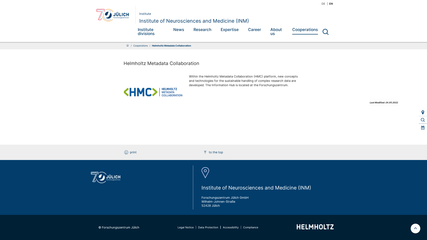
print (133, 152)
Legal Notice (186, 227)
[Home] (127, 45)
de (323, 3)
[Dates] (423, 127)
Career (254, 29)
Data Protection (208, 227)
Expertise (230, 29)
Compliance (250, 227)
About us (276, 31)
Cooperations (305, 29)
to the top (216, 152)
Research (202, 29)
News (178, 29)
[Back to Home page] (114, 15)
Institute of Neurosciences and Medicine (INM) (194, 21)
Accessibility (231, 227)
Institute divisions (146, 31)
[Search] (326, 32)
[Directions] (423, 112)
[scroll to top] (415, 228)
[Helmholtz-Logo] (315, 228)
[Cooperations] (423, 120)
